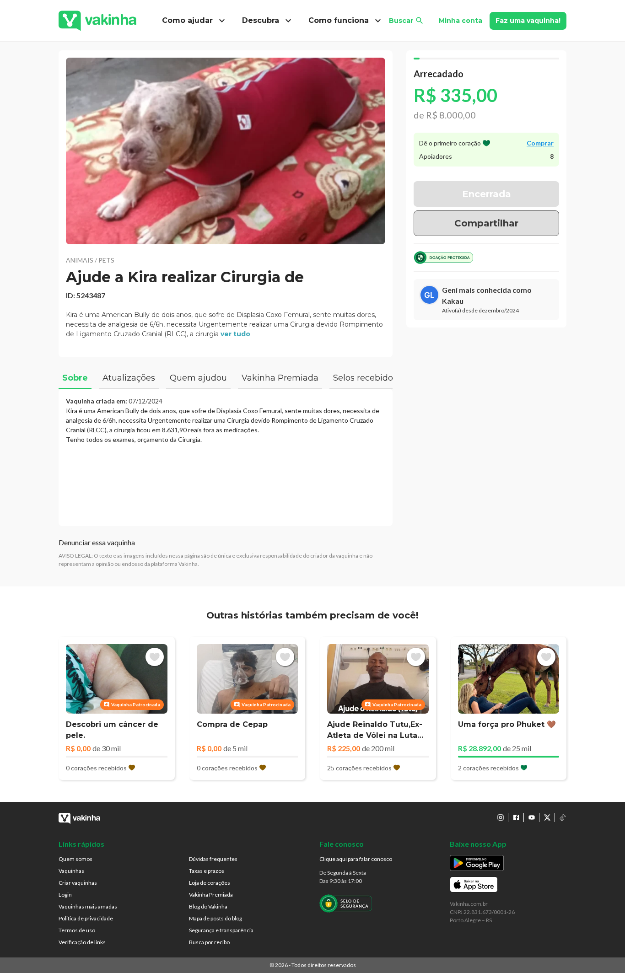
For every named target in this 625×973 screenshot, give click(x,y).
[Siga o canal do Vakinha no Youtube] (531, 817)
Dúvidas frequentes (213, 858)
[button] (225, 151)
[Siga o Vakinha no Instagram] (500, 817)
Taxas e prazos (206, 870)
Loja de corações (209, 882)
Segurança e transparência (221, 930)
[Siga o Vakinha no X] (547, 817)
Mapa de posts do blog (215, 918)
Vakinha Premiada (211, 894)
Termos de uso (77, 930)
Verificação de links (82, 942)
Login (65, 894)
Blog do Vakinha (208, 906)
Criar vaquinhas (78, 882)
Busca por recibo (209, 942)
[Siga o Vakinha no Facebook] (516, 817)
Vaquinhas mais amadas (88, 906)
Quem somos (75, 858)
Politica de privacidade (86, 918)
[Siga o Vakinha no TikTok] (562, 817)
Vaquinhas (71, 870)
